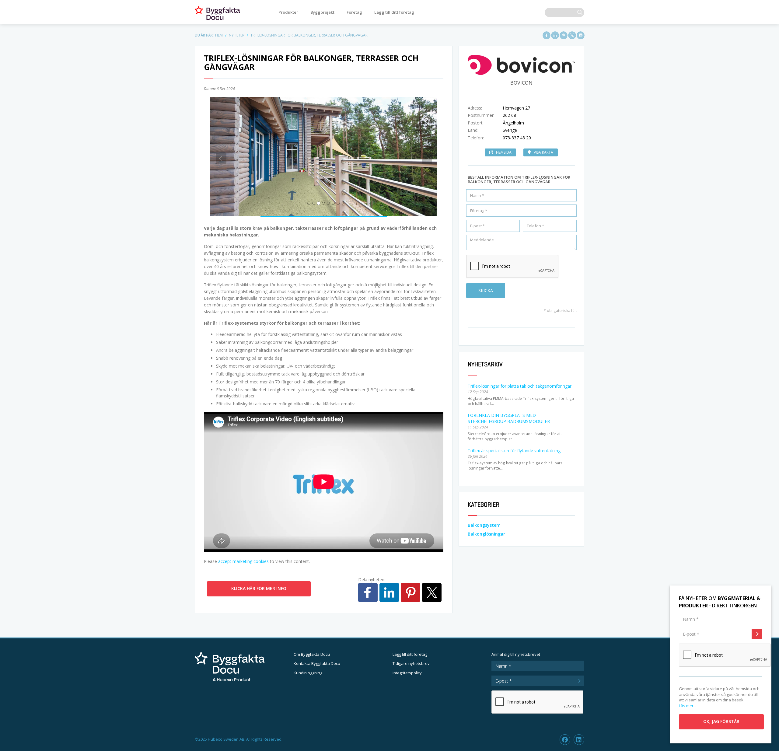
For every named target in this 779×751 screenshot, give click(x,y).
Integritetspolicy (407, 673)
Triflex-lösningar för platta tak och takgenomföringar (519, 386)
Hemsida (504, 152)
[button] (219, 156)
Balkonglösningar (486, 534)
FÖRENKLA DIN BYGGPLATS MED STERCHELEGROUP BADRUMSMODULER (509, 418)
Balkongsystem (484, 525)
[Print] (581, 35)
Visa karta (543, 152)
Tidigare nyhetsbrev (411, 663)
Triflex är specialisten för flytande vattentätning (514, 450)
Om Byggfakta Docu (312, 654)
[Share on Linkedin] (555, 35)
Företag (354, 12)
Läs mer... (687, 705)
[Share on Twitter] (572, 35)
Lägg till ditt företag (394, 12)
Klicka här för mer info (258, 588)
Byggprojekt (322, 12)
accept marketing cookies (243, 561)
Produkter (288, 12)
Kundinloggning (308, 673)
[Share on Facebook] (546, 35)
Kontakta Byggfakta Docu (317, 663)
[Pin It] (564, 35)
